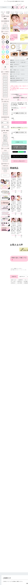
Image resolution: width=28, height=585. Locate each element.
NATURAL (5, 153)
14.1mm (5, 81)
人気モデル (14, 276)
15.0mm (5, 96)
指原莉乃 (21, 279)
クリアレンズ (5, 145)
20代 (7, 168)
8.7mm (5, 109)
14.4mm (5, 88)
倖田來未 (20, 281)
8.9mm (5, 114)
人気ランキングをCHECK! (3, 13)
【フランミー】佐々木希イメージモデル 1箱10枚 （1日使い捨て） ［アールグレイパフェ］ (13, 184)
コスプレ (5, 160)
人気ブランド (22, 276)
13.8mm (5, 76)
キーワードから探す (21, 13)
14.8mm (5, 93)
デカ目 (7, 158)
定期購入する (19, 142)
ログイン (17, 8)
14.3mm (5, 86)
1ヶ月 (7, 28)
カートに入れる (19, 122)
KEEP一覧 (22, 8)
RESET (5, 175)
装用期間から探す (8, 13)
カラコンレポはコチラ (19, 161)
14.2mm (5, 84)
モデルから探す (17, 13)
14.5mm (5, 91)
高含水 (5, 140)
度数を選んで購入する (14, 37)
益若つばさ (14, 279)
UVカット (5, 142)
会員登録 (12, 8)
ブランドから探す (12, 13)
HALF (3, 155)
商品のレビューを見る (24, 37)
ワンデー (5, 25)
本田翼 (25, 281)
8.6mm (5, 106)
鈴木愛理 (20, 283)
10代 (4, 168)
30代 (5, 170)
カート (26, 8)
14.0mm (5, 79)
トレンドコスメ (26, 13)
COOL (3, 158)
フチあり (5, 137)
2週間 (3, 28)
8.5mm (5, 104)
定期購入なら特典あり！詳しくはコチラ (19, 147)
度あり (5, 135)
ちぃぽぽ (13, 281)
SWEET (7, 155)
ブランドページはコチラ (19, 156)
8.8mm (5, 111)
